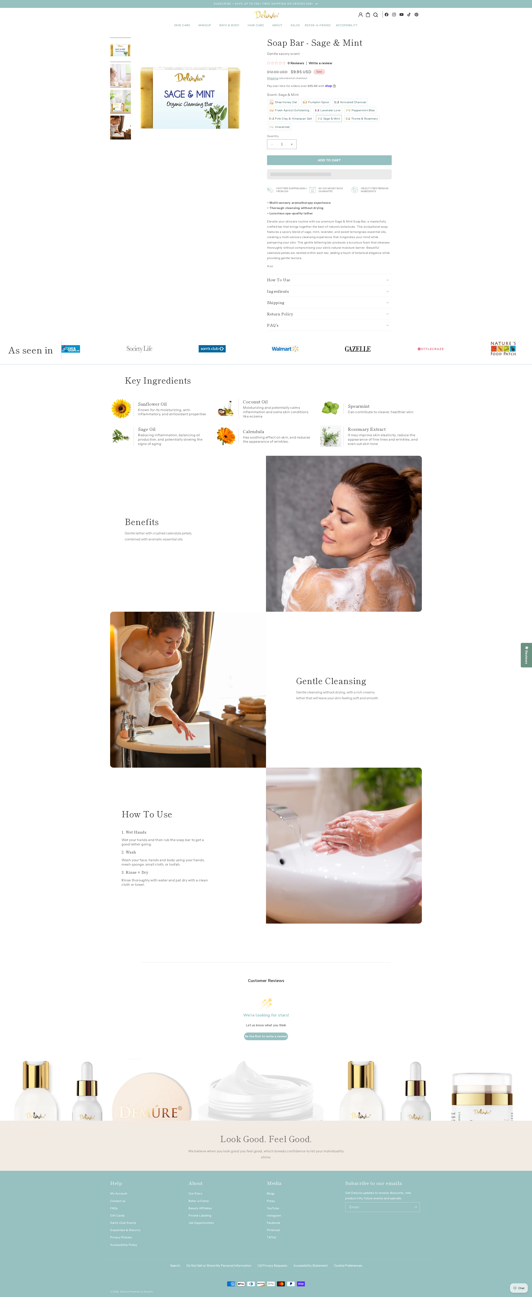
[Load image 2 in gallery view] (121, 76)
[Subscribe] (415, 1207)
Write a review (320, 63)
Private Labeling (199, 1215)
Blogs (271, 1193)
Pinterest (273, 1230)
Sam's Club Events (123, 1223)
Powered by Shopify (141, 1291)
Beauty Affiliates (200, 1208)
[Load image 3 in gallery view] (121, 102)
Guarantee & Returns (125, 1230)
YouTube (273, 1208)
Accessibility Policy (123, 1245)
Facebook (273, 1223)
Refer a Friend (198, 1201)
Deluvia (124, 1291)
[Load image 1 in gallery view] (121, 50)
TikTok (271, 1237)
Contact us (118, 1201)
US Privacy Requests (272, 1265)
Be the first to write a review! (266, 1036)
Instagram (274, 1215)
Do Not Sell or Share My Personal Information (218, 1265)
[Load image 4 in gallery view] (121, 128)
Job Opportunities (201, 1223)
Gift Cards (117, 1215)
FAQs (114, 1208)
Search (175, 1265)
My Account (118, 1193)
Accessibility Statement (310, 1265)
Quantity (273, 136)
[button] (184, 25)
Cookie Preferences (348, 1265)
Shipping (272, 78)
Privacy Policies (121, 1237)
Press (271, 1201)
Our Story (195, 1193)
